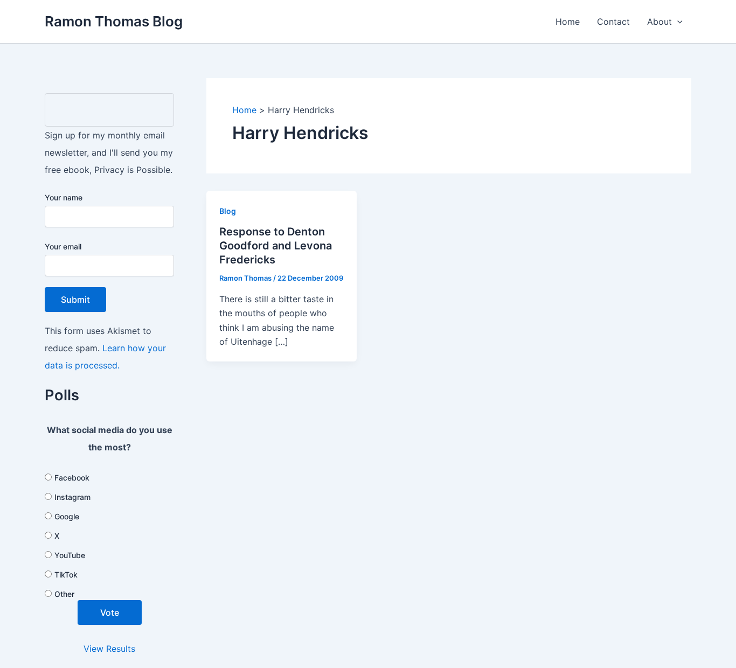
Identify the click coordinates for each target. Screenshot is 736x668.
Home (568, 21)
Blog (227, 210)
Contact (613, 21)
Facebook (71, 477)
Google (66, 516)
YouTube (69, 555)
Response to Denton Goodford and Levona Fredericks (275, 245)
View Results (109, 648)
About (659, 21)
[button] (677, 21)
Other (64, 594)
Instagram (72, 497)
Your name (63, 197)
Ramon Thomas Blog (114, 21)
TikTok (66, 574)
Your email (63, 246)
